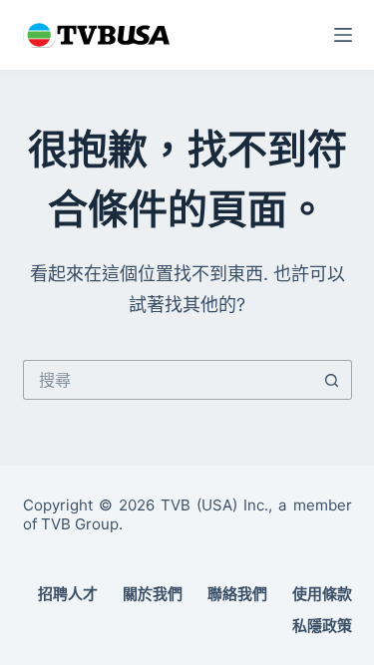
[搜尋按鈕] (332, 380)
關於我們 (153, 593)
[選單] (343, 35)
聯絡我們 (237, 593)
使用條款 (322, 593)
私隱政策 (322, 625)
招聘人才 (68, 593)
